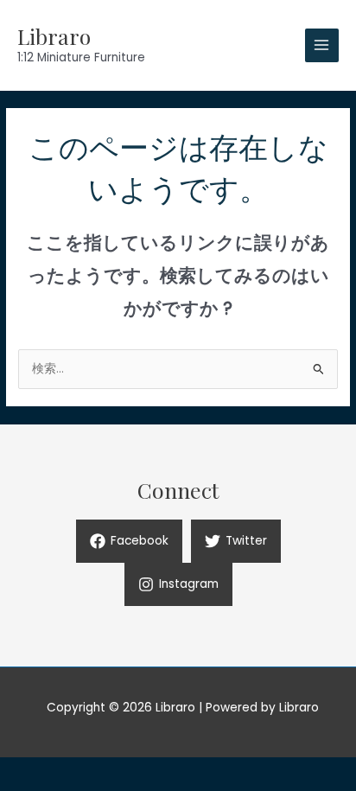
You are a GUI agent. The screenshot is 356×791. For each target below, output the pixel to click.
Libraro (54, 36)
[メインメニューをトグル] (322, 45)
